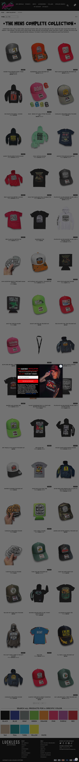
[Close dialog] (60, 366)
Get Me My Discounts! (27, 381)
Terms (34, 393)
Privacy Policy (29, 393)
